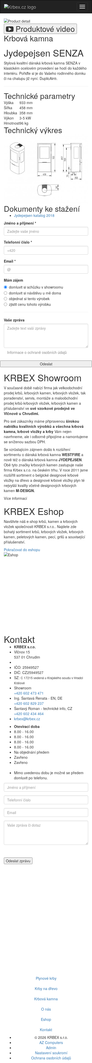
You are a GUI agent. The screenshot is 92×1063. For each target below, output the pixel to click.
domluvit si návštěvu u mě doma (35, 292)
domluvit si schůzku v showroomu (36, 287)
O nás (46, 1009)
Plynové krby (46, 978)
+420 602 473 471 (29, 693)
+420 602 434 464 (29, 713)
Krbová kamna (46, 998)
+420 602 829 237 (29, 703)
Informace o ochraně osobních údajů (37, 352)
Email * (10, 261)
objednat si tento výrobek (29, 298)
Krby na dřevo (46, 988)
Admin (51, 1047)
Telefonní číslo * (18, 242)
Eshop (46, 1019)
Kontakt (46, 1029)
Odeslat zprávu (18, 860)
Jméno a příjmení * (20, 223)
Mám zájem (13, 280)
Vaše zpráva (14, 319)
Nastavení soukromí (51, 1052)
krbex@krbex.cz (27, 718)
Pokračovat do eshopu (22, 549)
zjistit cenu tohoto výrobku (30, 304)
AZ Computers (51, 1042)
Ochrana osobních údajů (51, 1057)
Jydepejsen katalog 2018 (34, 215)
